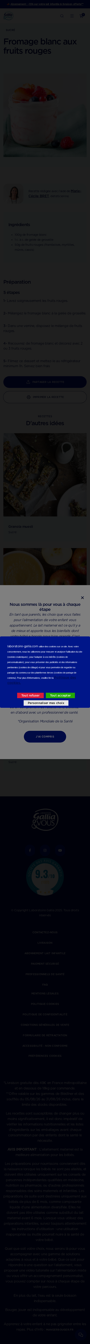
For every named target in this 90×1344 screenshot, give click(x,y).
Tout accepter (60, 695)
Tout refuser (30, 695)
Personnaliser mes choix (46, 703)
